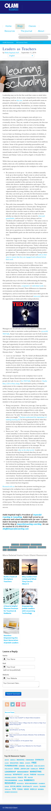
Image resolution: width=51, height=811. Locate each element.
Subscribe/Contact (23, 704)
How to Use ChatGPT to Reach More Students (24, 718)
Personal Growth (10, 777)
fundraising (11, 765)
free (34, 762)
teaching (42, 547)
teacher (32, 547)
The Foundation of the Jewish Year (21, 741)
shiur (7, 786)
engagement (36, 544)
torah (20, 789)
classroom (24, 544)
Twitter (12, 704)
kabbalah (34, 769)
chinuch (15, 544)
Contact (45, 19)
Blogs (20, 26)
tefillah (8, 789)
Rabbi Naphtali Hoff (12, 52)
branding (20, 760)
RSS (7, 704)
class (7, 763)
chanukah (30, 760)
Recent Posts (9, 712)
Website (6, 674)
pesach (20, 777)
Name (5, 655)
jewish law (25, 769)
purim (20, 780)
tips (4, 550)
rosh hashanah (31, 783)
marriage (8, 774)
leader (6, 547)
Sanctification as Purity (17, 730)
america (12, 760)
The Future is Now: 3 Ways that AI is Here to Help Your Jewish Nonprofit (27, 723)
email (22, 763)
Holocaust (9, 769)
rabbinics (29, 780)
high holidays (39, 766)
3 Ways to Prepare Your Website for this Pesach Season (25, 746)
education (14, 763)
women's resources (11, 792)
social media (15, 786)
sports (35, 786)
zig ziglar (12, 550)
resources (20, 783)
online (26, 774)
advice (7, 760)
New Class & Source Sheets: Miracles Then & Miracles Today (27, 735)
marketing (35, 771)
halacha (29, 766)
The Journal (26, 31)
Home (8, 26)
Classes (32, 26)
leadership (10, 771)
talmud (42, 786)
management (23, 772)
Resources (10, 31)
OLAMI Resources (8, 42)
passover (40, 774)
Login (37, 19)
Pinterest (18, 704)
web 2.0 (33, 789)
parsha (33, 774)
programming (11, 780)
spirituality (27, 786)
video (26, 789)
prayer (30, 777)
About (41, 31)
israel (16, 769)
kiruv (41, 768)
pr (25, 777)
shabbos (42, 783)
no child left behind (19, 547)
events (27, 763)
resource (10, 783)
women (41, 789)
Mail (4, 663)
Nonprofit (17, 774)
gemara (22, 766)
